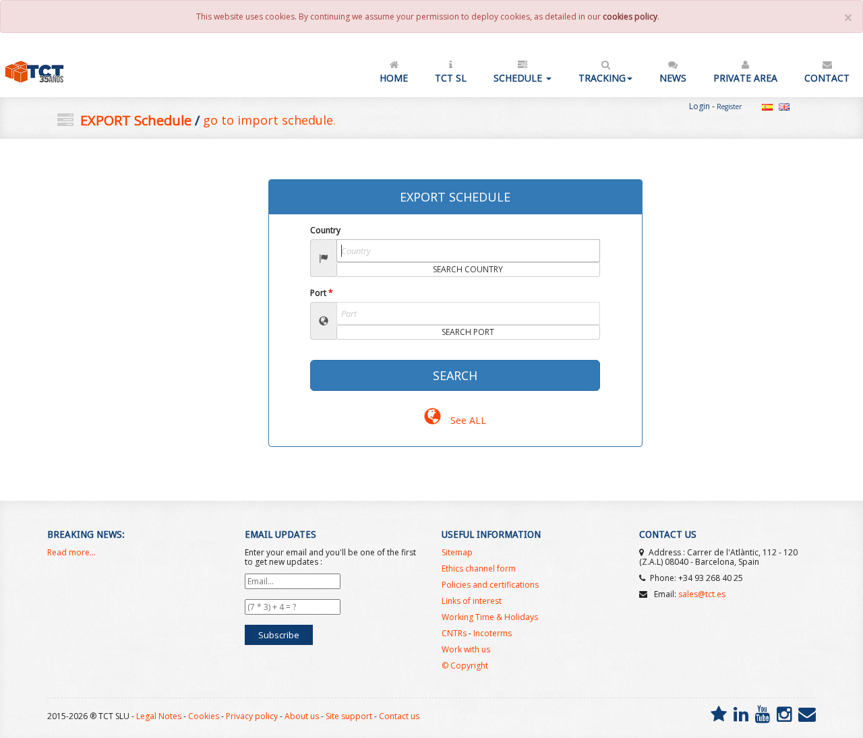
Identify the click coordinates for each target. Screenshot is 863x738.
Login (699, 106)
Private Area (745, 77)
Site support (349, 716)
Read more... (71, 552)
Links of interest (472, 601)
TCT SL (451, 77)
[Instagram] (784, 714)
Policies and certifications (490, 584)
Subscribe (278, 635)
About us (302, 716)
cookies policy (630, 16)
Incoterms (492, 633)
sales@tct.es (701, 594)
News (672, 77)
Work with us (466, 649)
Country (325, 230)
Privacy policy (252, 716)
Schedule (519, 77)
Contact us (399, 716)
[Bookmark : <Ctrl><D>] (719, 714)
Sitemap (457, 552)
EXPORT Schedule (135, 120)
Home (394, 77)
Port (321, 293)
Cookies (203, 716)
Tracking (602, 77)
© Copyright (465, 665)
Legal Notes (158, 716)
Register (729, 106)
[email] (807, 714)
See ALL (467, 420)
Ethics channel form (479, 568)
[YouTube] (762, 714)
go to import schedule (268, 120)
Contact (827, 77)
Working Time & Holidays (490, 617)
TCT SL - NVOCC (59, 72)
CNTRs (454, 633)
